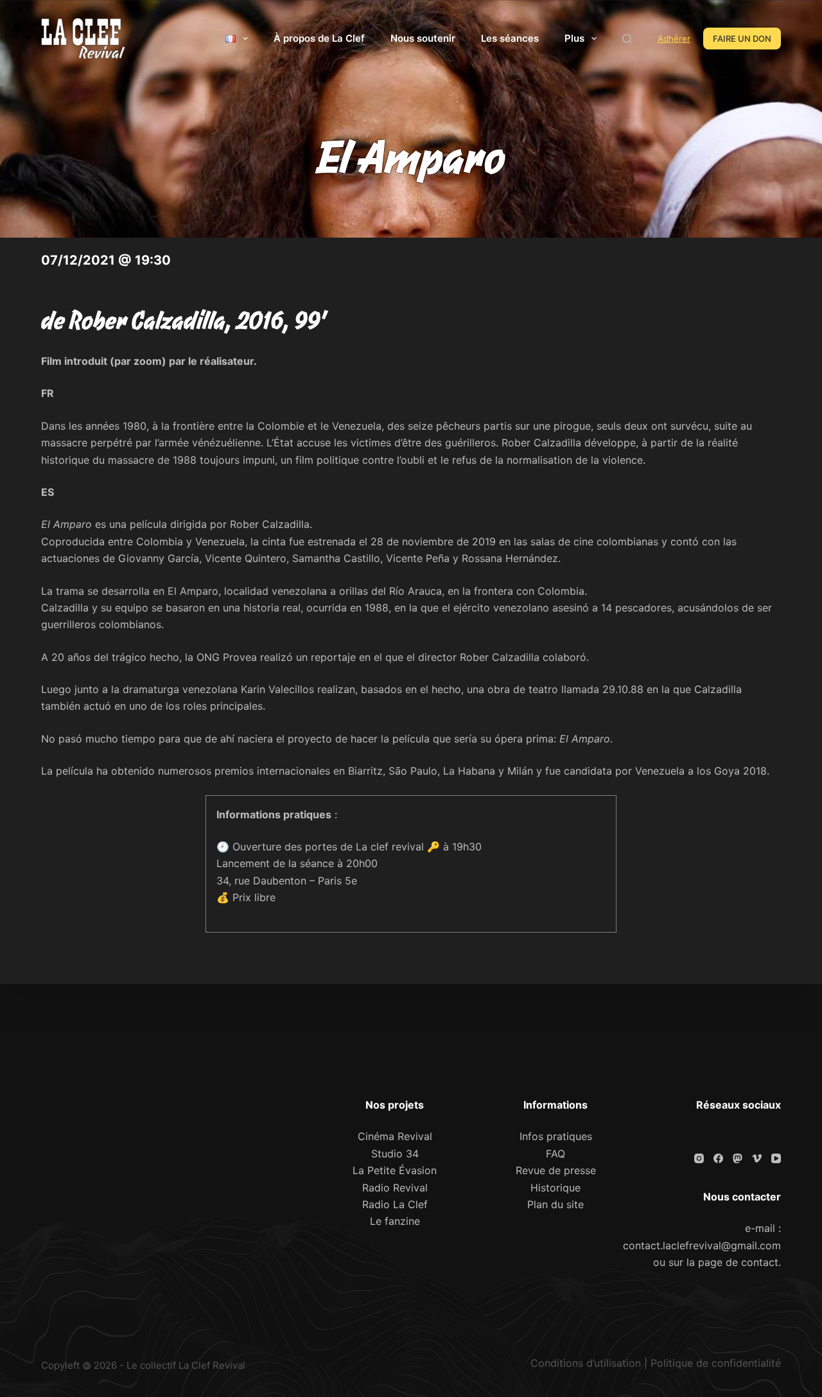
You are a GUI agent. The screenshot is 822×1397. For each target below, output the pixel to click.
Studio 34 (395, 1153)
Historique (555, 1187)
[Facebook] (718, 1158)
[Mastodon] (737, 1158)
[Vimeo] (757, 1158)
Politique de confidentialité (716, 1363)
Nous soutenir (422, 38)
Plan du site (555, 1204)
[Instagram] (699, 1158)
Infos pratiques (556, 1136)
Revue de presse (556, 1170)
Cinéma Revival (395, 1136)
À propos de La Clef (319, 38)
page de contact (738, 1262)
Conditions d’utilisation (585, 1363)
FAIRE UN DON (742, 38)
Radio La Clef (395, 1204)
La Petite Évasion (395, 1170)
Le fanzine (395, 1221)
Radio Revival (395, 1187)
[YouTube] (776, 1158)
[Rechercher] (627, 39)
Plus (574, 38)
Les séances (510, 38)
